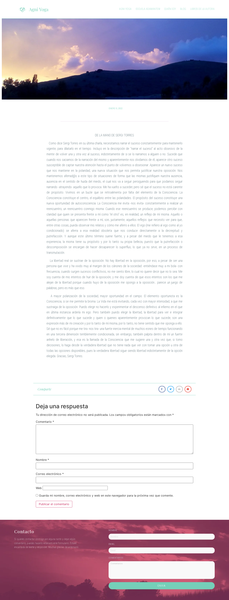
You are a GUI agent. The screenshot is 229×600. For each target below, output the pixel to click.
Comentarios (116, 558)
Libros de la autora (202, 9)
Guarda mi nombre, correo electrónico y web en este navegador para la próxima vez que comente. (106, 495)
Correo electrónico (50, 473)
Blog (183, 9)
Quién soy (170, 9)
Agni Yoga (125, 9)
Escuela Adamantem (148, 9)
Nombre (42, 459)
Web (39, 488)
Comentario (45, 421)
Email (112, 544)
